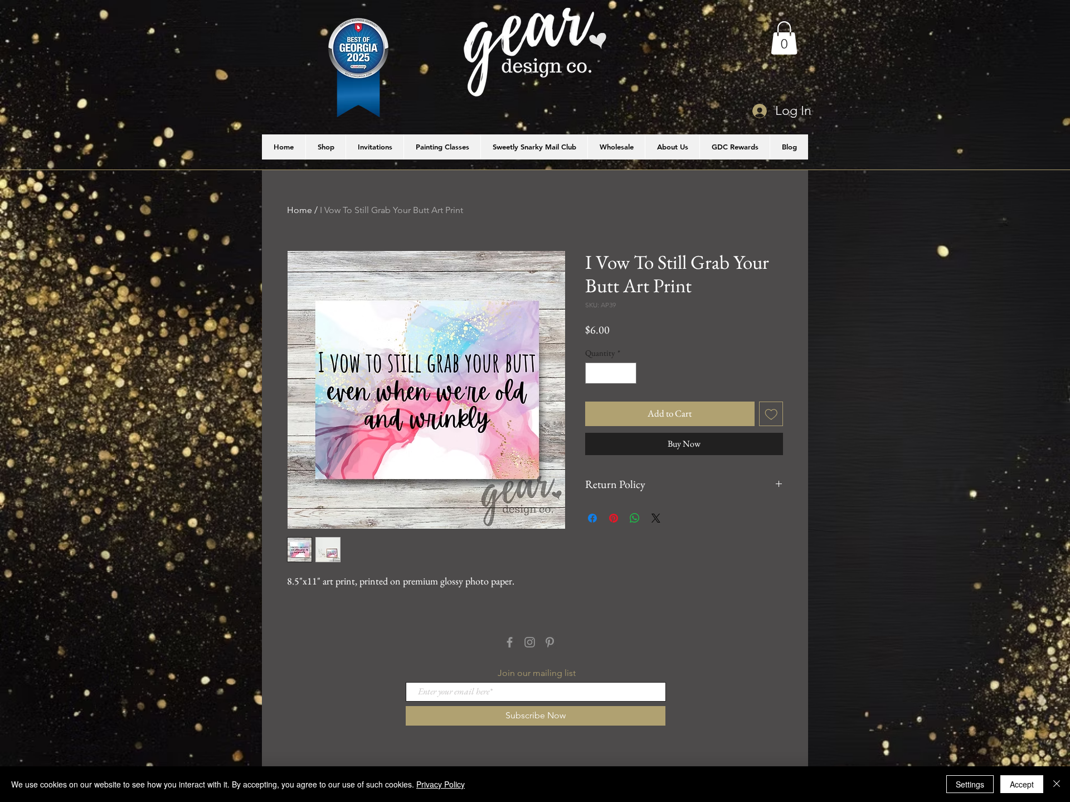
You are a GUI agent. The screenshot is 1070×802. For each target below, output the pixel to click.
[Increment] (627, 373)
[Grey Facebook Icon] (510, 642)
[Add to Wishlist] (771, 414)
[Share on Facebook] (592, 518)
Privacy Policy (440, 784)
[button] (784, 38)
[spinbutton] (611, 373)
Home (299, 210)
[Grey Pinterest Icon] (550, 642)
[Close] (1056, 784)
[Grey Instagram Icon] (530, 642)
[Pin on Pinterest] (613, 518)
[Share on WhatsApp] (634, 518)
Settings (970, 784)
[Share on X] (656, 518)
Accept (1022, 784)
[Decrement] (594, 373)
